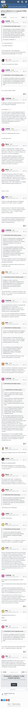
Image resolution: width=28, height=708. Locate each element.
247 (10, 59)
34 (11, 547)
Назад (4, 17)
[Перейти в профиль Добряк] (2, 459)
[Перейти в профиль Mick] (2, 524)
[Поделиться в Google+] (6, 700)
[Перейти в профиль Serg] (2, 272)
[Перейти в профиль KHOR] (2, 548)
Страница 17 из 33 (14, 17)
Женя (6, 196)
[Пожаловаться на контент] (23, 22)
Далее (23, 17)
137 (11, 322)
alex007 (5, 12)
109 (11, 272)
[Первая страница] (1, 17)
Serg (6, 272)
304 (12, 458)
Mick (6, 524)
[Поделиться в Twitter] (4, 700)
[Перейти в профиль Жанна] (2, 144)
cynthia (7, 513)
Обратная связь (16, 704)
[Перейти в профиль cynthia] (2, 514)
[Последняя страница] (26, 17)
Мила (6, 322)
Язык (9, 704)
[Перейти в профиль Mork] (2, 448)
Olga (6, 626)
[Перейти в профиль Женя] (2, 197)
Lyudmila (7, 21)
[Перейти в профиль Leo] (2, 60)
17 (11, 513)
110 (11, 196)
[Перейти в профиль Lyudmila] (2, 21)
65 (13, 98)
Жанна (7, 144)
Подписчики (12, 689)
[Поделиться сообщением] (25, 22)
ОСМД (16, 12)
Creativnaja (8, 98)
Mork (6, 448)
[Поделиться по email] (9, 700)
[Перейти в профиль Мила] (2, 323)
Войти (14, 684)
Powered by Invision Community (14, 705)
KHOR (6, 547)
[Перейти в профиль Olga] (2, 626)
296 (13, 21)
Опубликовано (11, 22)
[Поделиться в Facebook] (2, 700)
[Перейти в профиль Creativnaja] (2, 99)
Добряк (7, 458)
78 (11, 144)
